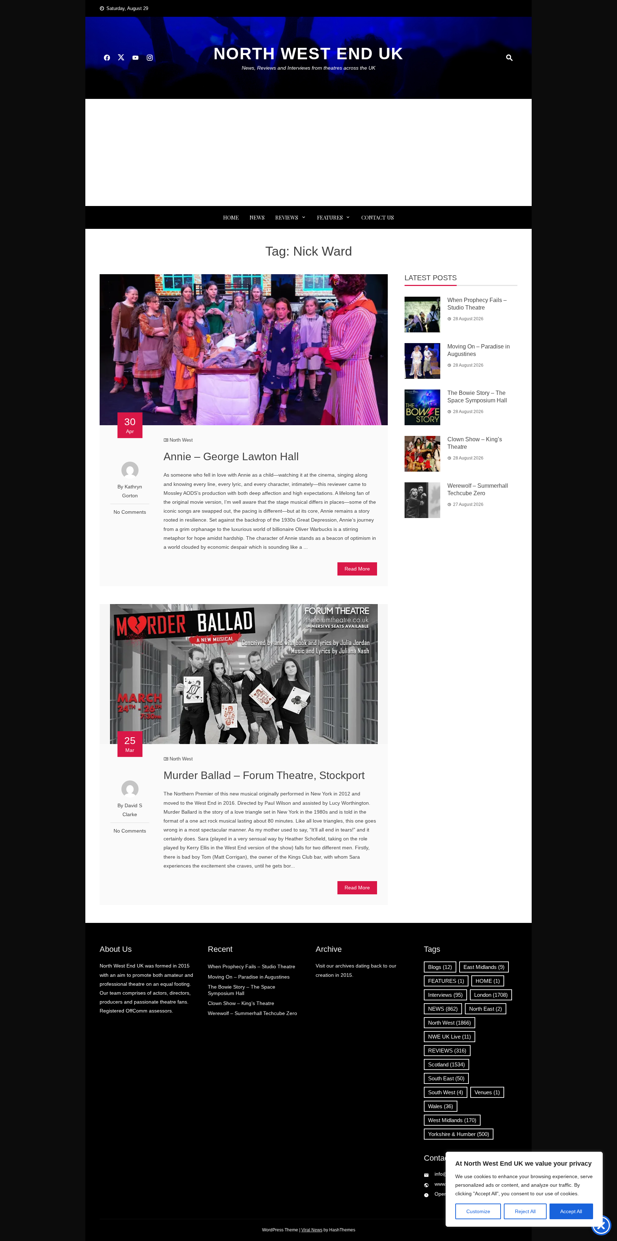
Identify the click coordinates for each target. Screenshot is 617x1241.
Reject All (525, 1211)
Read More (357, 569)
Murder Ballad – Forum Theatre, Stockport (264, 775)
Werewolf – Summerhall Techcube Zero (252, 1013)
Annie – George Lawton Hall (231, 456)
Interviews (445, 995)
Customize (478, 1211)
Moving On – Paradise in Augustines (249, 977)
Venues (487, 1092)
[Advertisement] (308, 152)
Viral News (311, 1229)
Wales (440, 1106)
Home (231, 217)
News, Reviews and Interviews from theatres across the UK (308, 68)
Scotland (446, 1064)
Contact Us (377, 217)
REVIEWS (286, 217)
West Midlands (452, 1120)
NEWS (257, 217)
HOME (488, 981)
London (491, 995)
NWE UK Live (449, 1037)
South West (445, 1092)
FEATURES (330, 217)
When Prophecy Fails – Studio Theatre (251, 966)
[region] (524, 1189)
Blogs (440, 967)
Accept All (571, 1211)
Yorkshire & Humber (458, 1134)
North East (485, 1009)
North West (181, 440)
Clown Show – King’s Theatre (241, 1003)
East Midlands (484, 967)
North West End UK (308, 53)
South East (446, 1078)
